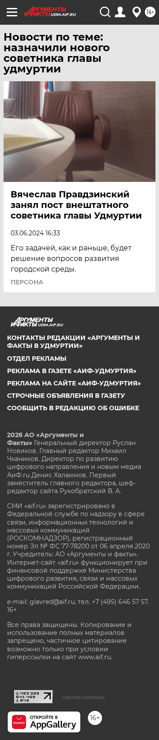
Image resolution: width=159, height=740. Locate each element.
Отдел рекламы (36, 358)
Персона (27, 282)
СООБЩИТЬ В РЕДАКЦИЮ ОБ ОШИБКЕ (73, 408)
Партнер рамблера (83, 697)
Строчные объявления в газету (66, 396)
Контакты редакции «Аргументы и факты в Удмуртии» (73, 342)
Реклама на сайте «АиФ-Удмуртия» (74, 383)
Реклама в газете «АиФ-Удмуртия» (71, 371)
